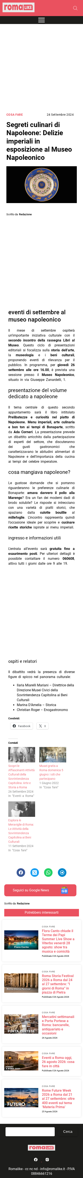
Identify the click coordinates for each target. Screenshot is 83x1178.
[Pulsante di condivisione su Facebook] (21, 872)
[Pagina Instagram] (47, 1161)
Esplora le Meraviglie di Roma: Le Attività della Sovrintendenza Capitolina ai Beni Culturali (21, 831)
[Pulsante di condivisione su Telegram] (62, 872)
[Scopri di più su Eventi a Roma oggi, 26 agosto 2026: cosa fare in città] (21, 1061)
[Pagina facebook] (36, 1161)
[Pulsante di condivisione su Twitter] (34, 872)
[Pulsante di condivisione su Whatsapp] (48, 872)
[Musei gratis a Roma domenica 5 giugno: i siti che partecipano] (52, 754)
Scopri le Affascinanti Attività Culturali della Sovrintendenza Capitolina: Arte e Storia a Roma (21, 776)
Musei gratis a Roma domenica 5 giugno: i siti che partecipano (51, 772)
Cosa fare (14, 115)
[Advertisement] (41, 68)
